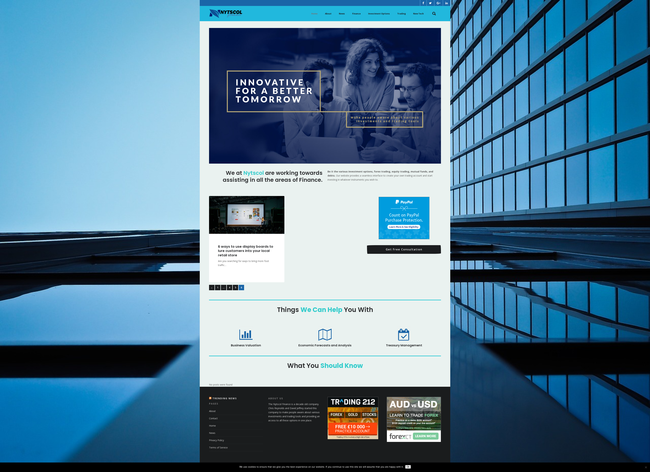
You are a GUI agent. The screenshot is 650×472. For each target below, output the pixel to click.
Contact (213, 418)
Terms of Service (218, 447)
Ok (408, 467)
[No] (645, 467)
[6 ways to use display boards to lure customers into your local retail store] (246, 215)
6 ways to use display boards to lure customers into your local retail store (245, 251)
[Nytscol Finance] (225, 13)
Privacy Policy (216, 440)
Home (212, 425)
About (212, 411)
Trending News (224, 398)
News (212, 433)
